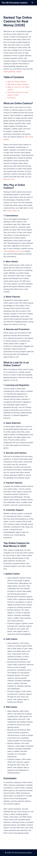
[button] (32, 2)
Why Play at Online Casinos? (18, 84)
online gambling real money (13, 251)
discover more (8, 179)
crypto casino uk (13, 211)
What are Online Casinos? (16, 82)
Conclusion (11, 98)
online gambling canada (12, 72)
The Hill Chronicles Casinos (14, 2)
